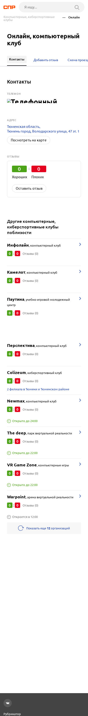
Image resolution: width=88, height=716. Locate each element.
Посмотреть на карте (28, 140)
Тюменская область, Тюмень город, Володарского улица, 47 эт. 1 (43, 129)
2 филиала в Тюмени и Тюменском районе (38, 389)
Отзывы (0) (30, 253)
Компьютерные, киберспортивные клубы (29, 18)
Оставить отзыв (29, 188)
